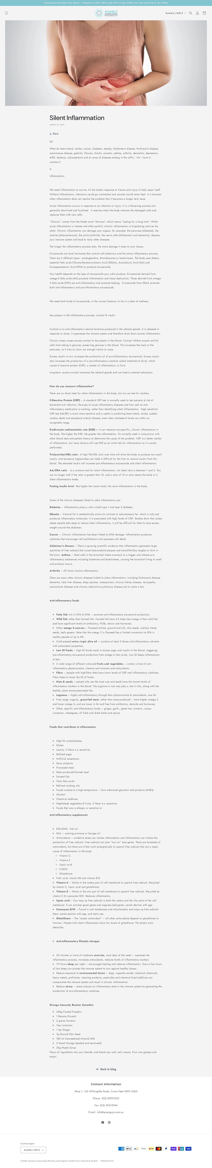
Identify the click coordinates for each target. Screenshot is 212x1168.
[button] (6, 13)
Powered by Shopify (89, 1161)
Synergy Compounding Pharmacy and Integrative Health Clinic (54, 1161)
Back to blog (108, 1069)
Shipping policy (107, 1160)
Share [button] (56, 133)
